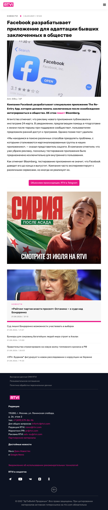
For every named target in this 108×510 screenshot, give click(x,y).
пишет (61, 112)
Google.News (17, 454)
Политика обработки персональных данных (31, 385)
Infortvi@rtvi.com (41, 423)
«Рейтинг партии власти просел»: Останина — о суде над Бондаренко (47, 310)
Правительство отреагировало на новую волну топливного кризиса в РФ (47, 346)
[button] (105, 5)
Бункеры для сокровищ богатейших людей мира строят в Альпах (42, 336)
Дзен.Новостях (22, 451)
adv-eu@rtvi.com (33, 434)
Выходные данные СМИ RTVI (23, 377)
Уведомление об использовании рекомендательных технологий (43, 465)
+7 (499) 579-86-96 (23, 420)
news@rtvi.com (33, 427)
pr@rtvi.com (31, 430)
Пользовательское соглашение (25, 381)
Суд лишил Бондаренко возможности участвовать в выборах (40, 326)
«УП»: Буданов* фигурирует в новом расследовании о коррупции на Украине (49, 357)
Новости (12, 16)
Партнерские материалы (22, 437)
